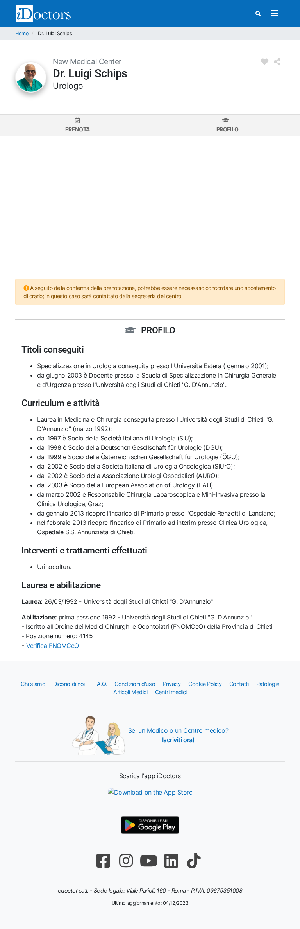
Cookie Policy (204, 683)
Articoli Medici (130, 692)
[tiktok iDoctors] (194, 860)
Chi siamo (33, 683)
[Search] (258, 13)
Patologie (267, 683)
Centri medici (171, 692)
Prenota (77, 129)
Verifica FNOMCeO (52, 646)
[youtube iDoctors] (148, 860)
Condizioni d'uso (134, 683)
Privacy (172, 683)
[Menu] (274, 13)
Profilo (227, 129)
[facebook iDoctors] (103, 860)
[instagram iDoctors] (126, 860)
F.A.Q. (99, 683)
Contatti (238, 683)
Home (21, 33)
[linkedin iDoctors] (171, 860)
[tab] (77, 125)
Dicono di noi (69, 683)
